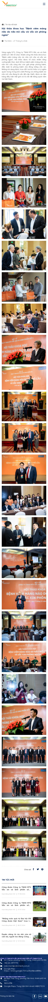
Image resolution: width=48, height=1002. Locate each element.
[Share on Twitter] (38, 870)
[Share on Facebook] (33, 870)
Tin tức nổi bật (11, 25)
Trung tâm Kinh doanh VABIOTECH (31, 986)
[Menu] (44, 4)
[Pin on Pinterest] (42, 870)
